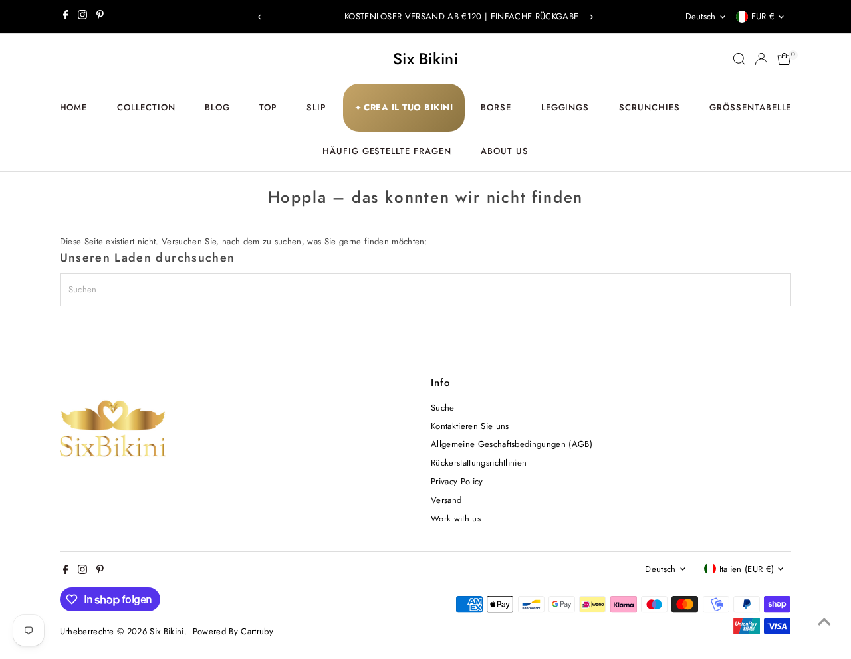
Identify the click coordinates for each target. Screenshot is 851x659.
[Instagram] (82, 17)
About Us (505, 151)
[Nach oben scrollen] (824, 622)
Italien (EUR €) (747, 569)
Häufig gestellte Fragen (386, 151)
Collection (146, 107)
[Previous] (260, 17)
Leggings (565, 107)
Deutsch (700, 16)
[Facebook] (66, 17)
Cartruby (257, 631)
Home (74, 107)
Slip (316, 107)
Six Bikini (425, 58)
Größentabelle (750, 107)
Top (268, 107)
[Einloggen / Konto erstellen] (761, 59)
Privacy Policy (457, 481)
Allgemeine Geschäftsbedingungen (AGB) (511, 444)
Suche (443, 407)
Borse (496, 107)
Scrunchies (649, 107)
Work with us (456, 518)
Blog (217, 107)
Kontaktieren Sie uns (470, 426)
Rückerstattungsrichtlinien (479, 462)
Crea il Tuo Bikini (404, 107)
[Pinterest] (100, 17)
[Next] (591, 17)
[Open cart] (784, 59)
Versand (446, 500)
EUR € (763, 16)
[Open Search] (739, 59)
